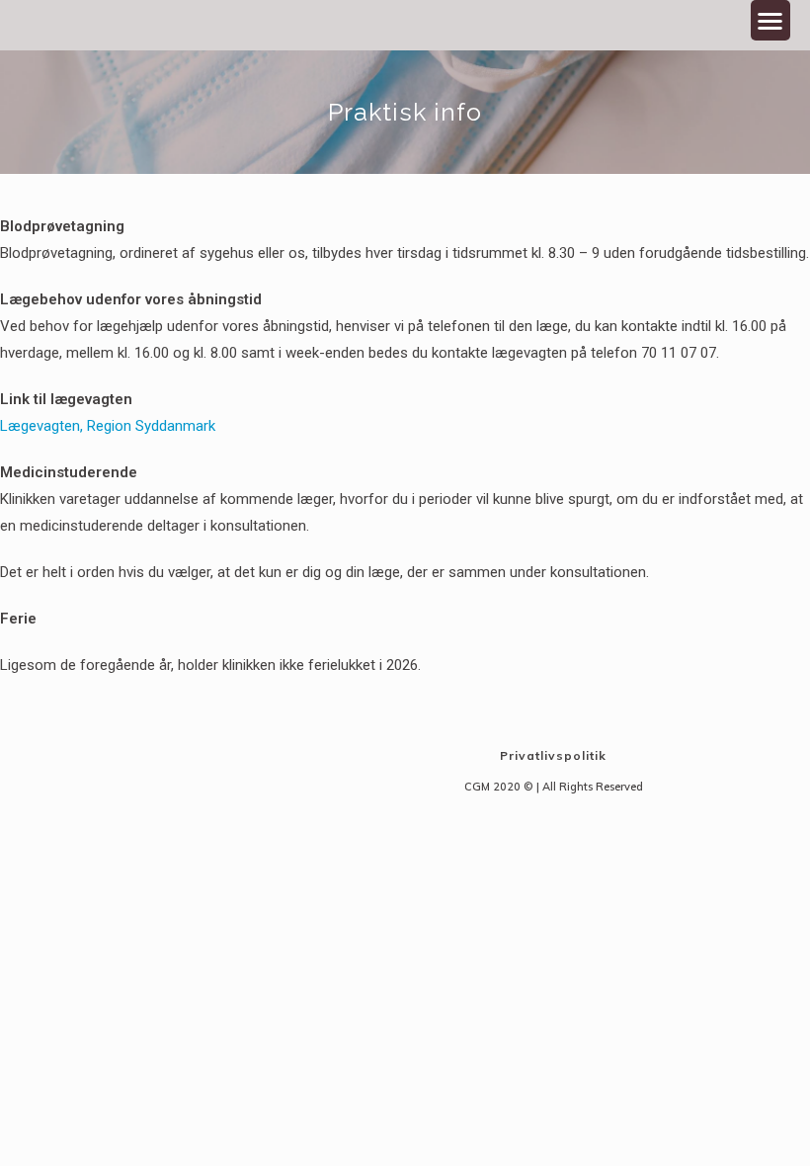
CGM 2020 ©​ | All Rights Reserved (553, 786)
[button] (771, 20)
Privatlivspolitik (553, 755)
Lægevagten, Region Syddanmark (107, 426)
